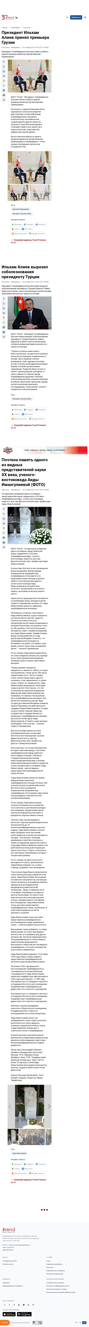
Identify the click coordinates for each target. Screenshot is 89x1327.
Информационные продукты (13, 1286)
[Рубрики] (85, 17)
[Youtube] (19, 1305)
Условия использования (55, 1283)
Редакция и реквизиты (54, 1264)
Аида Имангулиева (19, 1153)
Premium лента (8, 1264)
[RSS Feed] (33, 1305)
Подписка (6, 1283)
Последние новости (9, 1261)
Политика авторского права (56, 1289)
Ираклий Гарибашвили (20, 209)
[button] (4, 62)
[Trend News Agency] (9, 1230)
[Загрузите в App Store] (9, 1314)
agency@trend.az (8, 1250)
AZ (80, 1322)
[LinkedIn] (28, 1305)
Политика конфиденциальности (57, 1286)
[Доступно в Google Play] (24, 1314)
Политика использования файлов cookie (60, 1292)
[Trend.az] (10, 17)
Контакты (49, 1267)
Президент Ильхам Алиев (21, 214)
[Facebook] (9, 1305)
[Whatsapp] (5, 1305)
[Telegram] (24, 1305)
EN (76, 1322)
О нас (48, 1261)
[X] (14, 1305)
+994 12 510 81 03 (8, 1247)
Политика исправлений (54, 1274)
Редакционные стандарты (55, 1270)
